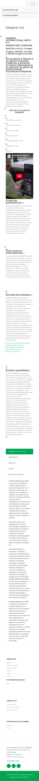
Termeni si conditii (11, 704)
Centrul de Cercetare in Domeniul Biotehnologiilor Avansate (17, 344)
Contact (9, 676)
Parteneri (9, 671)
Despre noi (9, 663)
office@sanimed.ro (17, 757)
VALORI (10, 469)
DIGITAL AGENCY (23, 777)
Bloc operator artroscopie (15, 347)
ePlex (8, 683)
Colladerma (10, 725)
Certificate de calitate (12, 665)
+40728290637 (17, 754)
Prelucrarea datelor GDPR (13, 707)
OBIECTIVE (12, 463)
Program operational (12, 668)
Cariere (8, 673)
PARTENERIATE (13, 457)
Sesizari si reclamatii (12, 710)
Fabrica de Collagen (13, 351)
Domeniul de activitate (17, 451)
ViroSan (9, 728)
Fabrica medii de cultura (14, 349)
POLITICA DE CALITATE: (16, 474)
